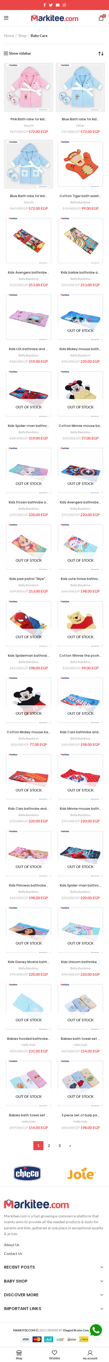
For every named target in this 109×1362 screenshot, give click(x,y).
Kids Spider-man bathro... (28, 425)
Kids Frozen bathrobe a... (28, 502)
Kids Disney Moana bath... (28, 962)
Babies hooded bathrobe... (28, 1038)
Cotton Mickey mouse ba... (29, 732)
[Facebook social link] (44, 5)
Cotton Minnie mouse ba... (80, 425)
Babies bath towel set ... (80, 1038)
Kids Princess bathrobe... (28, 885)
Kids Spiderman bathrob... (28, 655)
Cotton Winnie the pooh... (80, 655)
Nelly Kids (28, 1045)
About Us (11, 1244)
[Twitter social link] (50, 5)
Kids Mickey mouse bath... (80, 349)
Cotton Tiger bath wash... (80, 196)
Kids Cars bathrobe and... (80, 732)
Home (9, 35)
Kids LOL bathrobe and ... (28, 349)
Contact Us (13, 1253)
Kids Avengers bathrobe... (28, 272)
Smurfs (29, 125)
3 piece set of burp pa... (80, 1115)
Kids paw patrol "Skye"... (29, 579)
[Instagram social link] (64, 5)
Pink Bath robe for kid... (29, 119)
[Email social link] (57, 5)
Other (80, 125)
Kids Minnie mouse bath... (80, 808)
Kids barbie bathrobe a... (80, 272)
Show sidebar (20, 53)
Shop (22, 35)
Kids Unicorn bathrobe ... (80, 962)
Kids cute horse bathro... (80, 579)
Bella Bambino (80, 202)
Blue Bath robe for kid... (80, 119)
